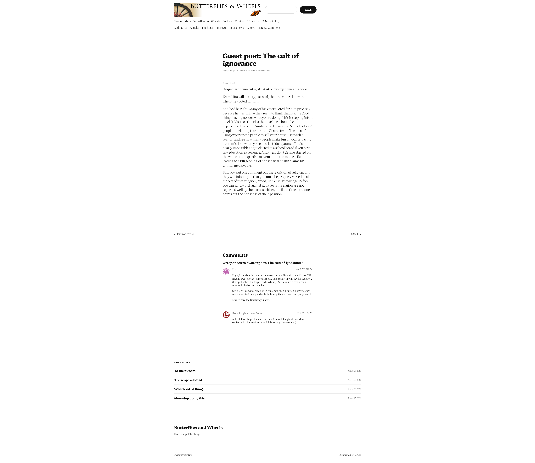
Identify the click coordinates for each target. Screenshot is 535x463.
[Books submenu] (231, 21)
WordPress (356, 454)
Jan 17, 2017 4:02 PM (304, 312)
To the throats (184, 370)
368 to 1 (354, 234)
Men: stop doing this (189, 398)
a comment (245, 88)
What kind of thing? (189, 389)
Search (308, 9)
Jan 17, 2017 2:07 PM (304, 269)
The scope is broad (188, 380)
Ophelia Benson (238, 70)
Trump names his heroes (291, 88)
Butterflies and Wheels (198, 427)
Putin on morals (185, 234)
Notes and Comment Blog (259, 70)
